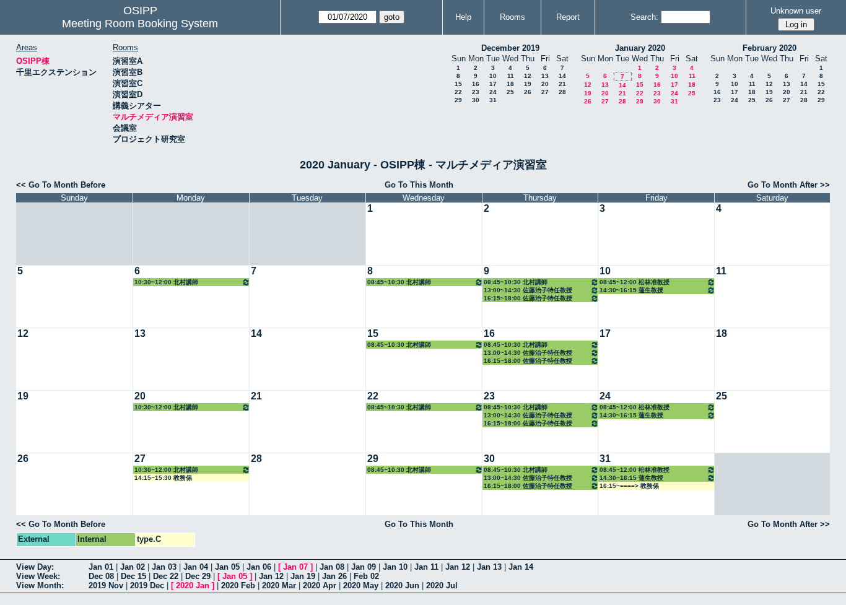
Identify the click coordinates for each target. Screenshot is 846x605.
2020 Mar (279, 585)
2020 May (360, 585)
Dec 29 (198, 576)
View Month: (40, 585)
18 (510, 84)
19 (527, 84)
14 (562, 75)
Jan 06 (258, 567)
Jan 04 (195, 567)
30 (475, 100)
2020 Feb (238, 585)
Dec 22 (165, 576)
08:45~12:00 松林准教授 (634, 282)
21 (562, 84)
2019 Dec (147, 585)
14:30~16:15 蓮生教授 (631, 290)
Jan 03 (164, 567)
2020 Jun (402, 585)
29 (458, 100)
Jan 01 (101, 567)
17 (493, 84)
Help (463, 17)
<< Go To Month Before (60, 184)
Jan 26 (334, 576)
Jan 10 (395, 567)
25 (510, 92)
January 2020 (640, 48)
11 (510, 75)
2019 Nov (106, 585)
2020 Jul (442, 585)
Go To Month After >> (789, 184)
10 (493, 75)
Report (568, 17)
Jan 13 (489, 567)
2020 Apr (319, 585)
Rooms (512, 17)
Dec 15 (133, 576)
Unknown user (795, 10)
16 (475, 84)
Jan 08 (332, 567)
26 (527, 92)
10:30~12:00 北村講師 (166, 282)
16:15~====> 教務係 (629, 485)
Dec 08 (101, 576)
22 (458, 92)
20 (545, 84)
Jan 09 (363, 567)
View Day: (35, 567)
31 (493, 100)
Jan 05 (227, 567)
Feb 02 (366, 576)
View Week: (38, 576)
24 (493, 92)
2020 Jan (192, 585)
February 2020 (769, 48)
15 (458, 84)
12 (527, 75)
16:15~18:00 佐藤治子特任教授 (528, 298)
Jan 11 (426, 567)
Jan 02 (132, 567)
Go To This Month (419, 184)
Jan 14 (520, 567)
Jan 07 (295, 567)
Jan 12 (457, 567)
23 (475, 92)
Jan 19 (302, 576)
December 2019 (510, 48)
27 (545, 92)
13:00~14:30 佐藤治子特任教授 (528, 290)
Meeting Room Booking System (140, 23)
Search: (644, 17)
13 (545, 75)
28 (562, 92)
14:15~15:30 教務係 (163, 477)
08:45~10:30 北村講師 (399, 282)
